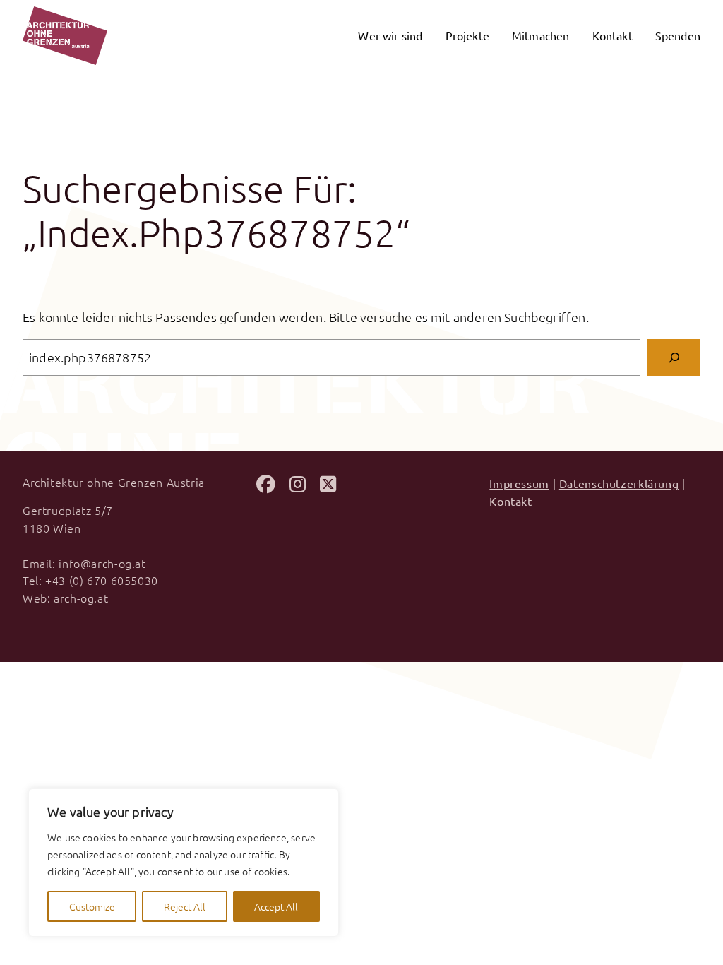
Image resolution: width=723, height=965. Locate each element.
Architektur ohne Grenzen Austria (114, 482)
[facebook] (265, 486)
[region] (183, 862)
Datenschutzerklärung (619, 483)
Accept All (276, 906)
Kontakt (510, 501)
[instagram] (297, 486)
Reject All (184, 906)
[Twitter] (328, 486)
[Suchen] (673, 357)
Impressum (519, 483)
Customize (92, 906)
